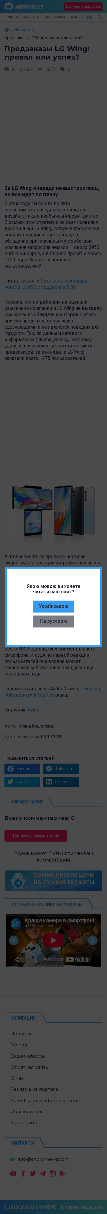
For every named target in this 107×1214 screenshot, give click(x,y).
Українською (53, 606)
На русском (53, 621)
